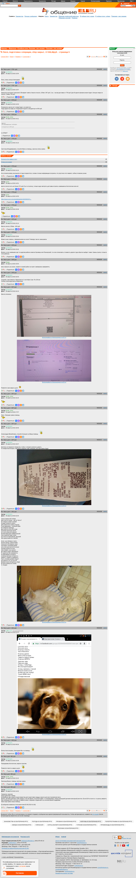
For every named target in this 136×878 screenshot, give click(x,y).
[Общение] (45, 14)
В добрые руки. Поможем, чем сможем (31, 48)
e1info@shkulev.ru (102, 867)
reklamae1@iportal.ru (27, 841)
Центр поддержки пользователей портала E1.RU (70, 841)
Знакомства (19, 16)
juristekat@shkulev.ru (61, 869)
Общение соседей (64, 18)
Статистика (26, 56)
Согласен (20, 873)
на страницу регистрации (123, 68)
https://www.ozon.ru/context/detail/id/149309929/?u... (16, 199)
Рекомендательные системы (64, 873)
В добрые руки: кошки (87, 16)
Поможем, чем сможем (118, 16)
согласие (22, 866)
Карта (46, 16)
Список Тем (4, 56)
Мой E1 (112, 48)
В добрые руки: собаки (102, 16)
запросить (125, 71)
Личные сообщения (30, 16)
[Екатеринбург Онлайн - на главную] (87, 14)
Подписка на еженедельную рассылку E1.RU (15, 848)
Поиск (11, 56)
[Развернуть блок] (110, 86)
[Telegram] (23, 83)
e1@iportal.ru (12, 842)
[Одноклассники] (21, 83)
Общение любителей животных (69, 16)
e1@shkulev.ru (78, 865)
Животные (12, 48)
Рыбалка (74, 18)
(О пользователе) (18, 631)
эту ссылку (95, 814)
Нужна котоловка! (6, 162)
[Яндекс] (122, 79)
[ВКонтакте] (16, 83)
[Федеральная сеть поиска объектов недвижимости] (121, 861)
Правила (18, 56)
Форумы (4, 48)
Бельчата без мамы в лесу (9, 159)
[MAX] (18, 83)
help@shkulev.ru (82, 842)
